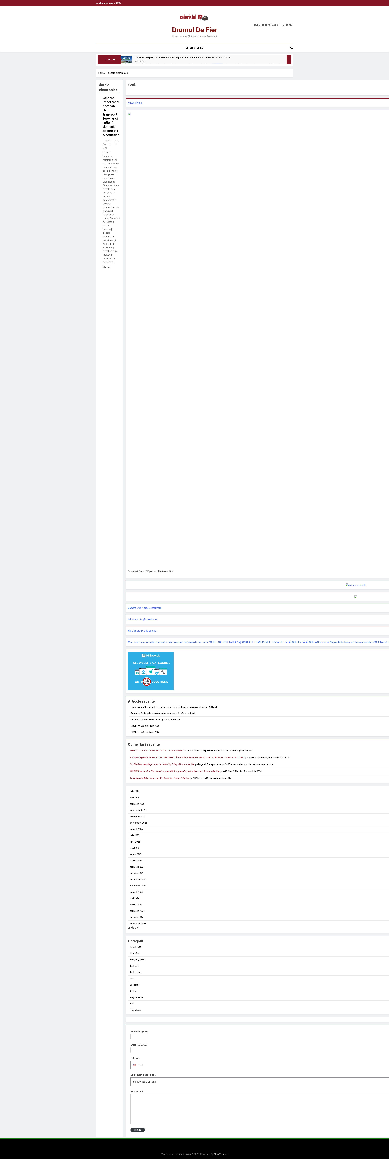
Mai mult (107, 267)
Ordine (133, 991)
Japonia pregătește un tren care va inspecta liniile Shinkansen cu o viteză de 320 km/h (183, 57)
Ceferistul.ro (194, 48)
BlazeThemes (221, 1154)
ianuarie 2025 (136, 873)
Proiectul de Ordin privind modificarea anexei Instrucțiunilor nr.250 (219, 750)
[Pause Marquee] (289, 59)
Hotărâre (134, 953)
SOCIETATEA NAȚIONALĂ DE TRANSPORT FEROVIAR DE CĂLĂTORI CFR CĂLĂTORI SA (269, 642)
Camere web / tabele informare (144, 607)
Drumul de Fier (194, 30)
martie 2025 (136, 860)
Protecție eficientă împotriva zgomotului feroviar (155, 719)
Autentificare (135, 102)
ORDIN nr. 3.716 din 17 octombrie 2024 (242, 771)
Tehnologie (135, 1010)
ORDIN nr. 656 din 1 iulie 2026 (145, 726)
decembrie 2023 (138, 923)
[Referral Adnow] (356, 585)
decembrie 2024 (138, 879)
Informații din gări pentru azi (142, 619)
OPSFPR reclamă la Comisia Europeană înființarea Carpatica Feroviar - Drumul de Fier (175, 771)
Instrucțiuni (135, 972)
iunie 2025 (135, 841)
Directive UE (136, 947)
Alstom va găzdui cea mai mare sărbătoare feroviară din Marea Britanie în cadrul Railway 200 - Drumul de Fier (187, 757)
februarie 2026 (137, 804)
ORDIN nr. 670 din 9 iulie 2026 (145, 732)
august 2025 (136, 829)
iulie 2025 (134, 835)
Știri (132, 1003)
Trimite (137, 1129)
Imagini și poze (137, 959)
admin (108, 140)
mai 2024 (134, 898)
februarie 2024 (137, 911)
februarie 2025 (137, 866)
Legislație (134, 984)
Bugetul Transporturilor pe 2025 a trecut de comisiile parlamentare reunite (235, 764)
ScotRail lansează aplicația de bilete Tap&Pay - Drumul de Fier (162, 764)
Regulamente (136, 997)
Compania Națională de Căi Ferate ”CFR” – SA (197, 642)
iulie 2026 (134, 791)
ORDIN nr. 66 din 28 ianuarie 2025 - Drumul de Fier (156, 750)
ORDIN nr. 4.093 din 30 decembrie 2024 (212, 778)
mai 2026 (134, 797)
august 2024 (136, 892)
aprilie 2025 (135, 854)
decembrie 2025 (138, 810)
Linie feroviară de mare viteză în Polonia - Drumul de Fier (159, 778)
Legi (132, 978)
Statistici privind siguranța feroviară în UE (269, 757)
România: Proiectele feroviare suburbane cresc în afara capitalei (163, 713)
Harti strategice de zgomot (142, 630)
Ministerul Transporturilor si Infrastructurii (150, 642)
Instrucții (134, 966)
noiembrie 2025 (137, 816)
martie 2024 (136, 904)
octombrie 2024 (138, 885)
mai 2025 (134, 848)
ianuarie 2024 (136, 917)
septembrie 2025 (138, 822)
